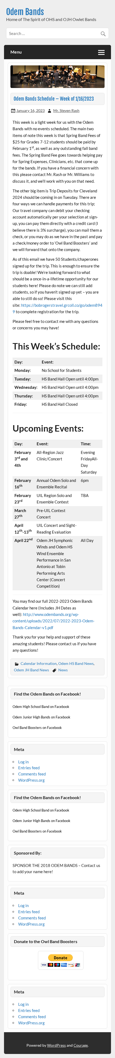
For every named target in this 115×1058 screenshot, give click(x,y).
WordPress (56, 1045)
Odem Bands (25, 12)
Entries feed (29, 767)
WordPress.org (31, 780)
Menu (16, 51)
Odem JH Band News (31, 670)
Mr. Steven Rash (66, 110)
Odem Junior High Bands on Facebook (41, 717)
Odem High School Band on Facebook (41, 706)
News (63, 670)
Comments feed (32, 773)
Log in (23, 761)
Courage (81, 1045)
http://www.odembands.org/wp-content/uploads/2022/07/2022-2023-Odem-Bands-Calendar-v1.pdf (53, 621)
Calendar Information (39, 663)
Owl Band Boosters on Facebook (37, 727)
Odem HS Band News (76, 663)
